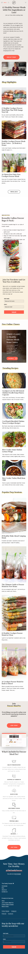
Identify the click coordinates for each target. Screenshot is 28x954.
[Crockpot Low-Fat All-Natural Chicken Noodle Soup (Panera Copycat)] (14, 387)
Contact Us (4, 891)
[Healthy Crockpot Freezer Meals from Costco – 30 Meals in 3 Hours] (14, 136)
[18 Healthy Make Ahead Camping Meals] (14, 521)
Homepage (4, 886)
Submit (14, 312)
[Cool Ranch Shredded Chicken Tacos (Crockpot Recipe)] (14, 416)
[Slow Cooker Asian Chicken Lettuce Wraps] (14, 444)
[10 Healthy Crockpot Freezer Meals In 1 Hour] (14, 618)
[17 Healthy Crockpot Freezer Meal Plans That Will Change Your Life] (14, 102)
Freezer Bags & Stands (8, 904)
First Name (6, 298)
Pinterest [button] (4, 913)
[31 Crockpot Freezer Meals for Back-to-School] (14, 667)
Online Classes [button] (5, 911)
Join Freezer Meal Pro (7, 902)
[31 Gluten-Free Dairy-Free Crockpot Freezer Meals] (14, 169)
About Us (4, 889)
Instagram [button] (13, 911)
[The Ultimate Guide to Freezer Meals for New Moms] (14, 569)
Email (5, 304)
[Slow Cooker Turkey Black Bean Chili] (14, 473)
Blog (3, 888)
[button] (4, 2)
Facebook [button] (10, 913)
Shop (3, 900)
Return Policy (5, 906)
